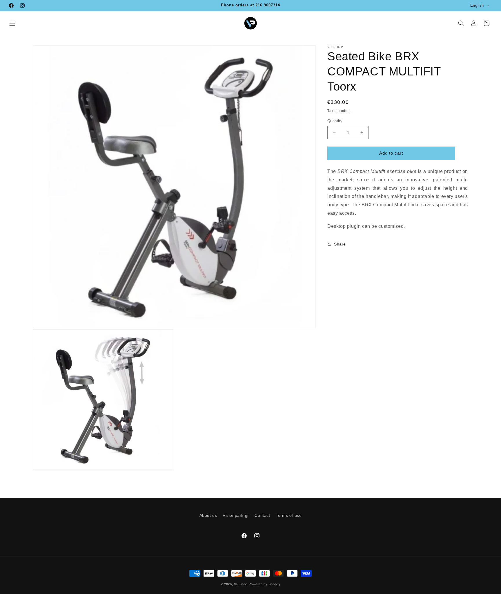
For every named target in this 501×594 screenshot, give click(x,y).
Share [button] (340, 244)
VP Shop (241, 584)
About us (208, 515)
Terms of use (289, 515)
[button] (12, 23)
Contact (262, 515)
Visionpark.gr (236, 515)
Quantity (334, 121)
